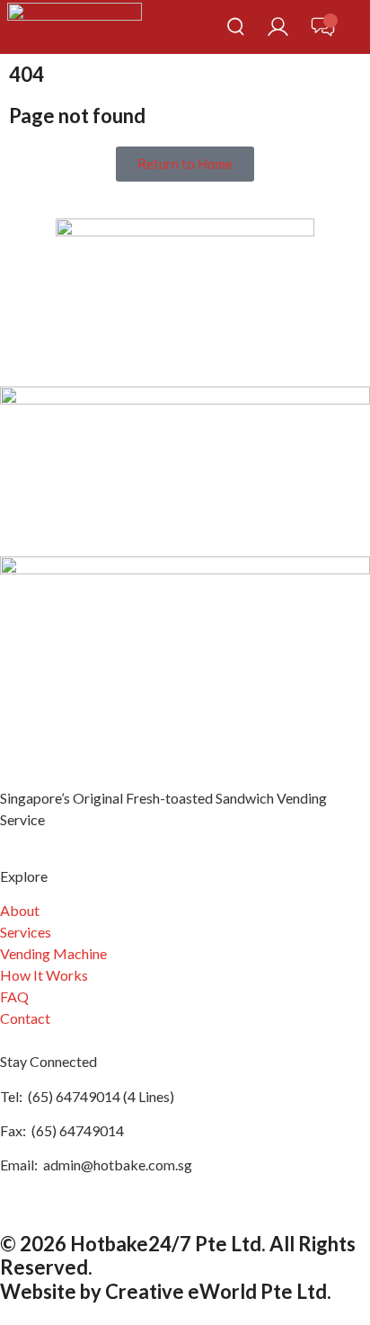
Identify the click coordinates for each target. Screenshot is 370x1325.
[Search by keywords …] (235, 29)
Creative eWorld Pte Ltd (216, 1291)
